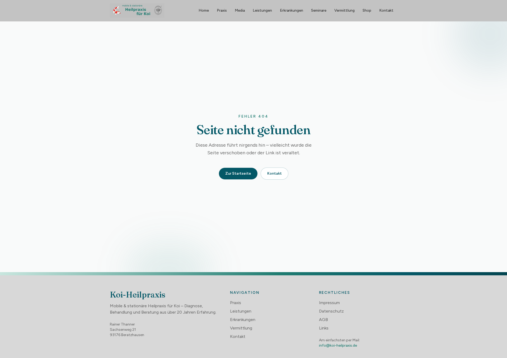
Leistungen (262, 10)
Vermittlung (344, 10)
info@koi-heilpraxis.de (338, 345)
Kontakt (386, 10)
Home (204, 10)
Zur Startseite (238, 173)
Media (240, 10)
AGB (323, 319)
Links (323, 328)
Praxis (222, 10)
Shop (367, 10)
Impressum (329, 302)
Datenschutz (331, 311)
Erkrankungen (291, 10)
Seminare (318, 10)
